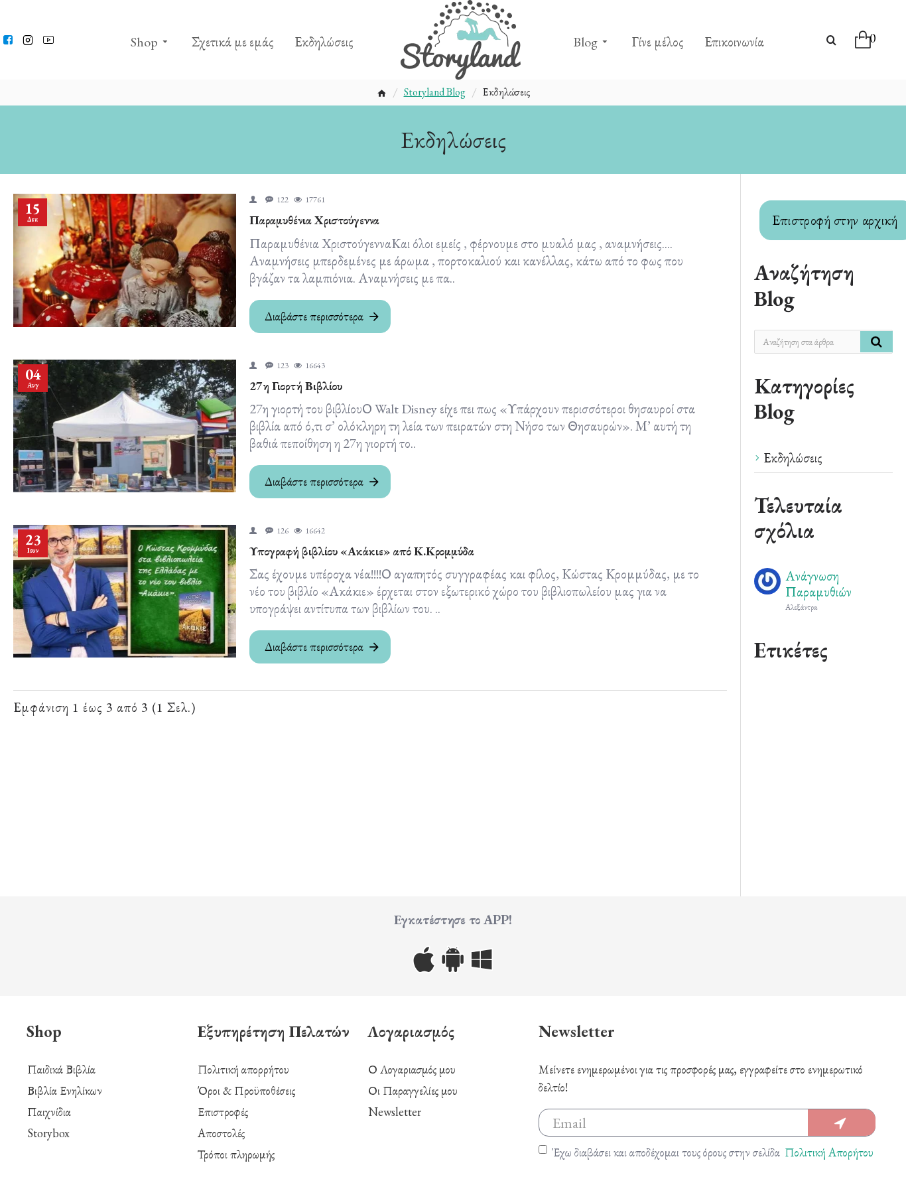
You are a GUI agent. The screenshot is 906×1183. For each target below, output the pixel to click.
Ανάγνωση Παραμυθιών (818, 584)
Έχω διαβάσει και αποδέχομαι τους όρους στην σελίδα (713, 1152)
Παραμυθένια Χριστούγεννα (314, 220)
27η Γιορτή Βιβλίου (295, 385)
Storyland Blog (435, 92)
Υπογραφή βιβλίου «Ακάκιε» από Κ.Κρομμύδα (361, 551)
